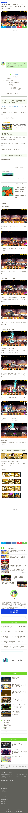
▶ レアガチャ (4, 788)
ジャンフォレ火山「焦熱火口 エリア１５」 (13, 106)
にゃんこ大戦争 (4, 2)
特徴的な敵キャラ (13, 84)
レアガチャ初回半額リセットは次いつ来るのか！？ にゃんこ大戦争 (14, 632)
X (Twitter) (3, 797)
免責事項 (3, 803)
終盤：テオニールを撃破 (15, 89)
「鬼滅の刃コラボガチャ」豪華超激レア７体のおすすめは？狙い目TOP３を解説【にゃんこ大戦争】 (14, 647)
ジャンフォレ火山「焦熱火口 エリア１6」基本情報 (15, 77)
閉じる (16, 74)
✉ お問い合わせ (4, 799)
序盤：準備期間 (14, 87)
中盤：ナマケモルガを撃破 (16, 88)
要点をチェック (9, 80)
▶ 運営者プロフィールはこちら (7, 780)
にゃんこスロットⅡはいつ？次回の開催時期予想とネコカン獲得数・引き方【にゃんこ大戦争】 (14, 637)
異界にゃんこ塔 (7, 725)
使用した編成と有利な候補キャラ (13, 93)
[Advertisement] (14, 46)
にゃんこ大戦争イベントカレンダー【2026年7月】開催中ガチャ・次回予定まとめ (14, 627)
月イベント (6, 724)
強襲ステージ (7, 727)
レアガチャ (6, 722)
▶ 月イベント (4, 790)
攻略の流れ (11, 85)
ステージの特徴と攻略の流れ (12, 82)
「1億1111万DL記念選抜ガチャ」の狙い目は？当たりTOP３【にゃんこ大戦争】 (15, 642)
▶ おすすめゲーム (5, 791)
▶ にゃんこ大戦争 (5, 786)
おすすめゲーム (6, 735)
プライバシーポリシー (5, 801)
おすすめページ (6, 731)
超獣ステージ (7, 728)
